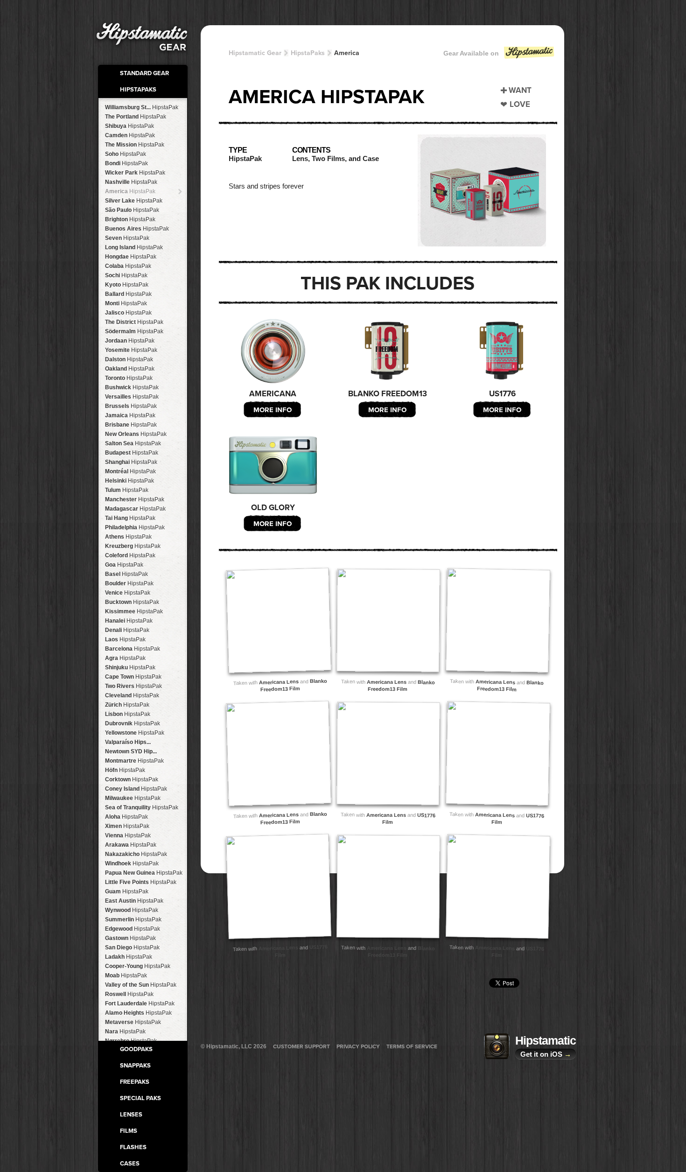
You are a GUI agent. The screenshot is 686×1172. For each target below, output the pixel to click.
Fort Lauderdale (140, 1003)
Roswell (129, 994)
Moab (126, 975)
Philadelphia (135, 527)
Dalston (129, 359)
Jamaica (130, 415)
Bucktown (132, 602)
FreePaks (134, 1082)
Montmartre (134, 761)
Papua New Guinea (143, 873)
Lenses (131, 1114)
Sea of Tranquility (141, 807)
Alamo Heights (138, 1013)
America (130, 191)
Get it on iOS (545, 1054)
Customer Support (301, 1046)
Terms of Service (411, 1046)
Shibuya (129, 126)
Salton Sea (133, 443)
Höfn (125, 770)
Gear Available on (471, 53)
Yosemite (131, 350)
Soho (125, 154)
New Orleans (136, 434)
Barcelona (132, 649)
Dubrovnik (132, 723)
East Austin (134, 901)
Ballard (128, 294)
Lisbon (127, 714)
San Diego (132, 947)
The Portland (135, 116)
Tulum (126, 490)
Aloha (126, 817)
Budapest (131, 452)
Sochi (126, 275)
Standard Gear (144, 73)
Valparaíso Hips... (128, 742)
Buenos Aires (137, 228)
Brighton (130, 219)
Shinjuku (130, 667)
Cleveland (132, 695)
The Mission (134, 144)
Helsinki (129, 480)
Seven (127, 238)
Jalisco (128, 312)
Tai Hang (130, 518)
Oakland (129, 368)
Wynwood (131, 910)
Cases (130, 1163)
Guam (126, 891)
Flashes (133, 1147)
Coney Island (136, 789)
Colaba (128, 266)
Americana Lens (279, 682)
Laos (125, 639)
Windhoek (132, 863)
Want (520, 90)
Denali (127, 630)
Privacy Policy (358, 1046)
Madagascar (135, 508)
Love (520, 104)
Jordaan (129, 340)
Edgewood (132, 929)
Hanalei (129, 621)
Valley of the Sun (140, 985)
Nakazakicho (136, 854)
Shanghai (131, 462)
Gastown (130, 938)
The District (134, 322)
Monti (126, 303)
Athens (128, 536)
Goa (124, 564)
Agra (125, 658)
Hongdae (130, 256)
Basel (126, 574)
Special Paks (140, 1098)
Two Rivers (133, 686)
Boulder (129, 583)
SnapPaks (135, 1065)
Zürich (127, 705)
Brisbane (131, 424)
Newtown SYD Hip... (131, 751)
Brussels (131, 406)
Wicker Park (135, 172)
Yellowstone (134, 733)
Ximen (127, 826)
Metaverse (133, 1022)
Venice (127, 593)
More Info (272, 410)
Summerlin (133, 919)
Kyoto (126, 284)
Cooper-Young (137, 966)
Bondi (126, 163)
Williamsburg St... (141, 107)
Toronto (129, 378)
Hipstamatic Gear (255, 53)
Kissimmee (134, 611)
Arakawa (130, 845)
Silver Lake (133, 200)
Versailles (132, 396)
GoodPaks (136, 1049)
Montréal (130, 471)
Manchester (134, 499)
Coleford (130, 555)
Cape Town (133, 677)
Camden (130, 135)
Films (128, 1131)
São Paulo (132, 210)
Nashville (131, 182)
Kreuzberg (133, 546)
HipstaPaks (138, 89)
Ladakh (128, 957)
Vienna (128, 835)
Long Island (134, 247)
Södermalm (134, 331)
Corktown (131, 779)
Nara (125, 1031)
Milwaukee (133, 798)
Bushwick (132, 387)
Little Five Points (140, 882)
